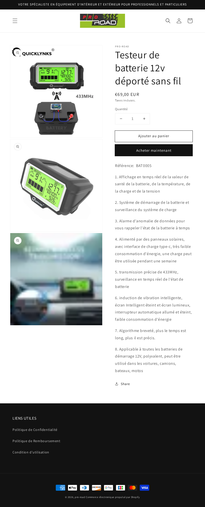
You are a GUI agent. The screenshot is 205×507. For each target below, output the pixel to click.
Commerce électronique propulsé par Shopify (113, 497)
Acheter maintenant (154, 150)
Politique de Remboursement (36, 441)
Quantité (121, 109)
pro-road (80, 497)
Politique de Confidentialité (35, 429)
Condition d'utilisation (30, 452)
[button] (15, 20)
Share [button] (125, 384)
